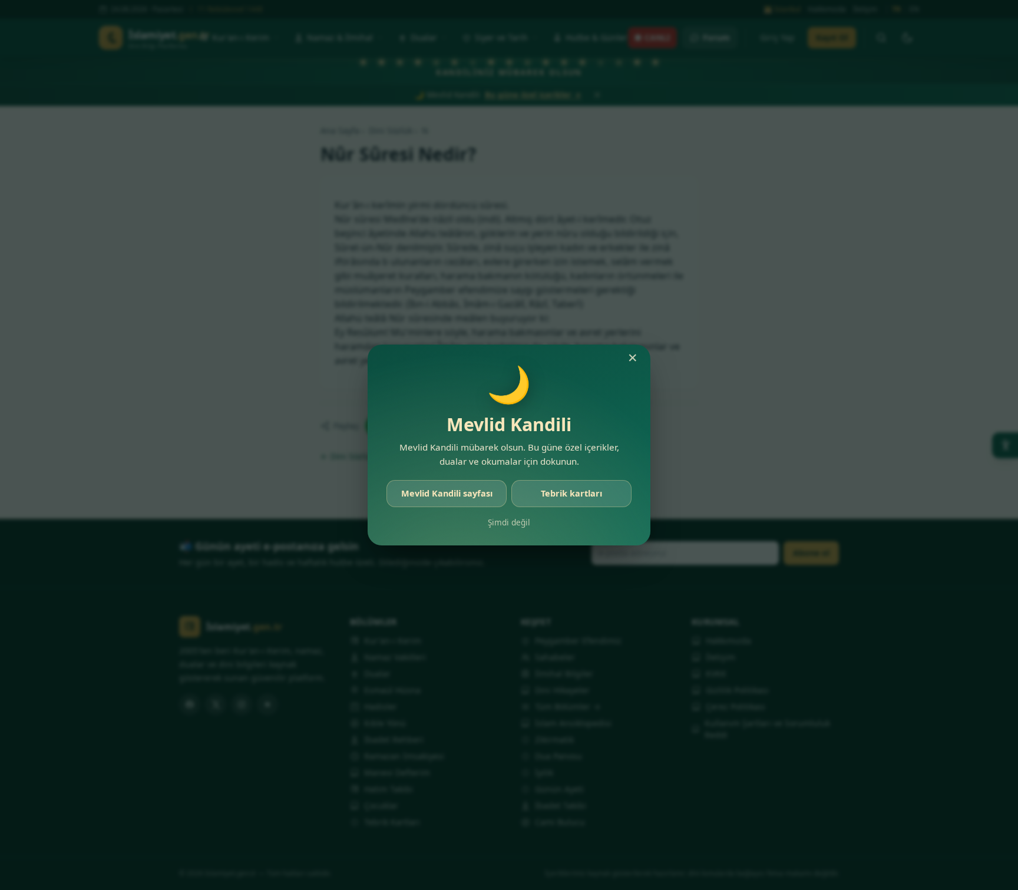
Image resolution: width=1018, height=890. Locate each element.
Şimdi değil (509, 522)
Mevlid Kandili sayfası (447, 493)
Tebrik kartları (571, 493)
